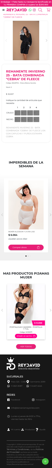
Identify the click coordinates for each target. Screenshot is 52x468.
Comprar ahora (20, 247)
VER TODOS (26, 346)
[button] (46, 40)
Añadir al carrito (24, 336)
